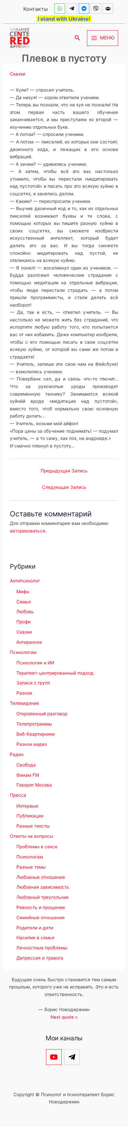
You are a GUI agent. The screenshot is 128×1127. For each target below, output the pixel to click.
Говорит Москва (34, 785)
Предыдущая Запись (64, 470)
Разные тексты (33, 826)
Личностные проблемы (41, 947)
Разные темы (31, 867)
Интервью (27, 806)
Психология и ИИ (35, 662)
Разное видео (31, 744)
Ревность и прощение (40, 907)
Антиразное (29, 642)
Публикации (29, 815)
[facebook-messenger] (85, 8)
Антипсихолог (25, 580)
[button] (77, 38)
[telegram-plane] (73, 8)
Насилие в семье (35, 937)
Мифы (22, 591)
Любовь (25, 611)
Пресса (18, 795)
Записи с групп (33, 682)
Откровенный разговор (41, 713)
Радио (17, 754)
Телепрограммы (34, 723)
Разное (24, 693)
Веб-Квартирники (35, 734)
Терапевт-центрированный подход (55, 673)
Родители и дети (34, 927)
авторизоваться (27, 530)
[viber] (97, 8)
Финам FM (27, 775)
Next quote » (64, 1017)
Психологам (23, 652)
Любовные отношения (40, 877)
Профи (23, 621)
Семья (23, 601)
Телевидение (24, 703)
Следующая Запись (64, 487)
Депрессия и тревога (39, 958)
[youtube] (55, 1057)
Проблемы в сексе (36, 846)
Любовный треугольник (42, 897)
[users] (109, 8)
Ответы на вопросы (31, 836)
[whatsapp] (60, 8)
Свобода (26, 765)
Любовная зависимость (42, 887)
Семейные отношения (40, 917)
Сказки (17, 73)
